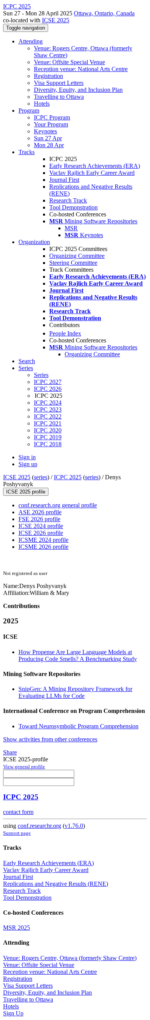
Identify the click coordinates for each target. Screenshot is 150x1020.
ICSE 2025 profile (25, 492)
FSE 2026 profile (39, 519)
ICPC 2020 (48, 430)
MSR (71, 228)
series (40, 477)
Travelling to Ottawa (59, 96)
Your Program (51, 124)
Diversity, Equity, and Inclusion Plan (78, 89)
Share (10, 752)
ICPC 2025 (68, 477)
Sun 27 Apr (48, 138)
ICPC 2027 (48, 382)
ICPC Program (52, 117)
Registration (48, 76)
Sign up (27, 464)
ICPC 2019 (48, 437)
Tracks (26, 152)
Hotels (42, 103)
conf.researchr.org (39, 825)
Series (41, 375)
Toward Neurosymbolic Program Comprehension (78, 726)
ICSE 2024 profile (40, 526)
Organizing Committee (77, 256)
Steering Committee (73, 262)
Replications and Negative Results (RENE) (55, 883)
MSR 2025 (16, 927)
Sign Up (13, 1013)
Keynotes (45, 131)
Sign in (27, 457)
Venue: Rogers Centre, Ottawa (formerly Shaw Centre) (70, 958)
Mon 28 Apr (49, 145)
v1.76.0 (74, 825)
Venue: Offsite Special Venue (69, 62)
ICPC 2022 (48, 416)
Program (28, 110)
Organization (34, 242)
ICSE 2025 (55, 20)
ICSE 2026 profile (40, 533)
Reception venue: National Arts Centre (81, 69)
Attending (30, 41)
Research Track (68, 200)
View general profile (24, 766)
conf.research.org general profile (57, 505)
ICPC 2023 (48, 409)
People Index (65, 333)
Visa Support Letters (58, 83)
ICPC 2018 (48, 444)
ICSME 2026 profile (43, 546)
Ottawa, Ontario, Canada (104, 13)
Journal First (64, 179)
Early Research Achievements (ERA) (94, 166)
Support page (17, 833)
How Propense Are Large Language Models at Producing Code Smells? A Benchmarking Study (77, 655)
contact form (18, 812)
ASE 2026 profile (40, 512)
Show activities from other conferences (50, 739)
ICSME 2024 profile (43, 540)
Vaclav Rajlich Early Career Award (92, 172)
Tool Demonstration (73, 207)
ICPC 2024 (48, 402)
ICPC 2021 (48, 423)
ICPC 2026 (48, 388)
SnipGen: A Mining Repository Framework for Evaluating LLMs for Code (75, 692)
